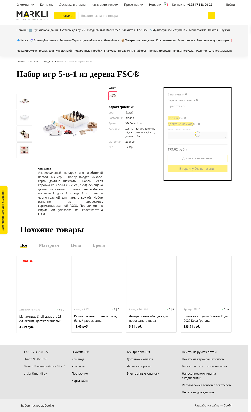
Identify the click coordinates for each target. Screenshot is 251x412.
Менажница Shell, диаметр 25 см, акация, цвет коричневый (40, 319)
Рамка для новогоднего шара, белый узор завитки (95, 318)
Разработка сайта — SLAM (213, 405)
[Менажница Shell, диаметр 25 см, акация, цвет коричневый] (41, 281)
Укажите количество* (179, 129)
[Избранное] (220, 16)
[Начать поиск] (211, 15)
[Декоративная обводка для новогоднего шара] (151, 281)
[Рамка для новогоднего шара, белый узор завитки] (96, 281)
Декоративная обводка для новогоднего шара (148, 318)
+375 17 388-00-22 (199, 5)
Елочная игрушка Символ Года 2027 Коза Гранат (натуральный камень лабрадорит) (206, 318)
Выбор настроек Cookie (37, 406)
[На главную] (32, 15)
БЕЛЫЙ (112, 95)
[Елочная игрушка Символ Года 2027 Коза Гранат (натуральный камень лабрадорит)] (206, 281)
